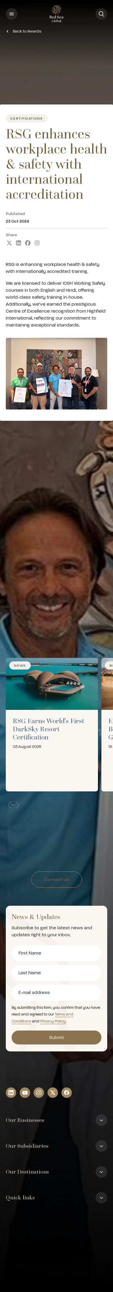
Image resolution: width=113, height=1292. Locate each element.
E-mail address (34, 992)
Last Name (30, 972)
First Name (30, 953)
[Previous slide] (12, 805)
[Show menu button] (11, 14)
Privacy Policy (53, 1021)
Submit (56, 1037)
